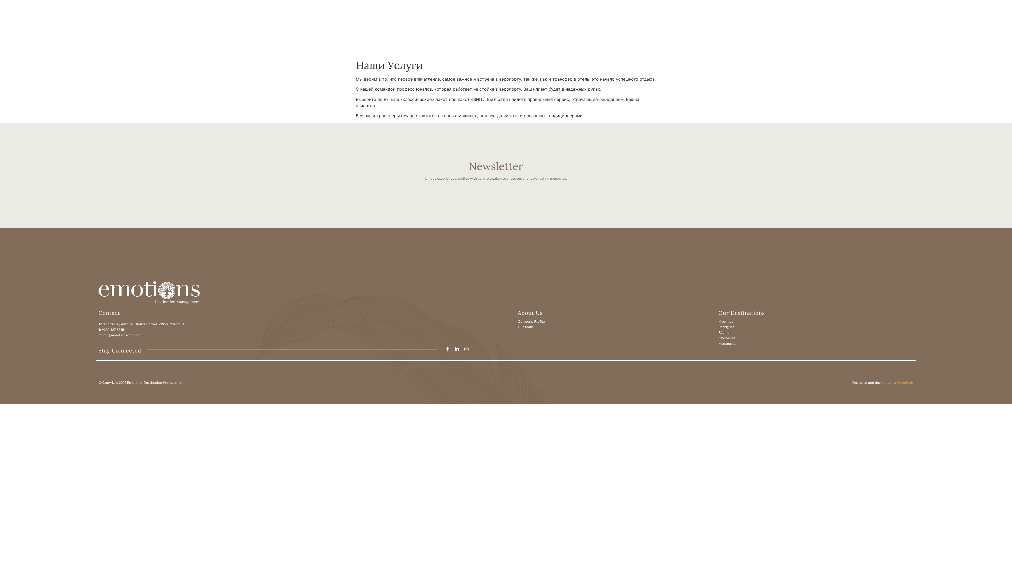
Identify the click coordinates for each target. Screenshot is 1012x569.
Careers (917, 28)
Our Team (525, 327)
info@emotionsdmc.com (123, 335)
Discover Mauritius (826, 28)
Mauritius (725, 321)
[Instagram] (466, 349)
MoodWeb (905, 382)
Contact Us (937, 28)
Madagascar (728, 343)
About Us (774, 28)
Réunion (725, 332)
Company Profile (531, 321)
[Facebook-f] (447, 349)
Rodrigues (726, 327)
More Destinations (859, 28)
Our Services (796, 28)
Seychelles (727, 338)
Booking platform (892, 28)
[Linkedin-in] (457, 349)
